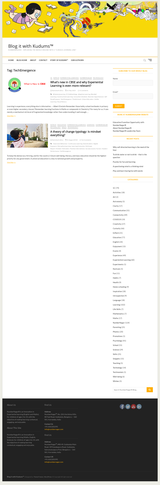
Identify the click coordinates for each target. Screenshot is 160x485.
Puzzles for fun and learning (124, 162)
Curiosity (116, 228)
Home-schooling (119, 287)
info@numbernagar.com (53, 429)
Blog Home (22, 60)
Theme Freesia (38, 477)
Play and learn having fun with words (128, 171)
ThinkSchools (76, 99)
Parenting (117, 327)
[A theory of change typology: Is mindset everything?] (27, 135)
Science (116, 350)
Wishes (116, 381)
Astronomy (117, 201)
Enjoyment (117, 246)
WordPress (48, 477)
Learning (91, 125)
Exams (115, 251)
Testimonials (118, 372)
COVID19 (117, 219)
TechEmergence (66, 99)
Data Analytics (88, 144)
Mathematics (118, 314)
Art (114, 197)
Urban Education (88, 99)
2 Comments (83, 90)
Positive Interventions (77, 149)
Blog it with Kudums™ (30, 46)
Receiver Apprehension (96, 97)
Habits (115, 278)
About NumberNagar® (122, 128)
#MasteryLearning (59, 94)
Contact (43, 60)
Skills (64, 127)
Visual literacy (61, 102)
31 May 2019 (71, 90)
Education (61, 125)
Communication (119, 210)
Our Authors (77, 60)
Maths (115, 318)
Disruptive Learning (64, 146)
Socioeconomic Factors (93, 149)
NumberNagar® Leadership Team (126, 131)
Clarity (116, 206)
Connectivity (118, 215)
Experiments (118, 264)
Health (115, 282)
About (33, 60)
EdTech (56, 78)
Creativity (117, 224)
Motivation (66, 149)
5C (51, 78)
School (115, 345)
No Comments (86, 140)
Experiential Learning (69, 78)
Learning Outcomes (78, 146)
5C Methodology (71, 94)
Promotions (117, 336)
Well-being (117, 376)
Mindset (58, 149)
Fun (114, 273)
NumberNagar (86, 78)
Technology (98, 78)
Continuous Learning (75, 144)
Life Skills (117, 309)
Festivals (116, 269)
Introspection (118, 296)
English (116, 242)
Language (117, 300)
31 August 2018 (72, 140)
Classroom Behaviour (60, 144)
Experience (117, 255)
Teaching (116, 363)
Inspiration (117, 291)
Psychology (55, 127)
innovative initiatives (80, 97)
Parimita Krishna (57, 90)
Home (11, 60)
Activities (117, 192)
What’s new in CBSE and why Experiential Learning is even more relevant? (76, 83)
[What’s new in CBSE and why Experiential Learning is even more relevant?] (27, 85)
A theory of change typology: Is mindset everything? (75, 133)
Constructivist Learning (65, 97)
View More (10, 116)
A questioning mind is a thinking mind (128, 166)
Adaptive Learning (84, 94)
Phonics (116, 332)
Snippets (116, 359)
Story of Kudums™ (59, 60)
